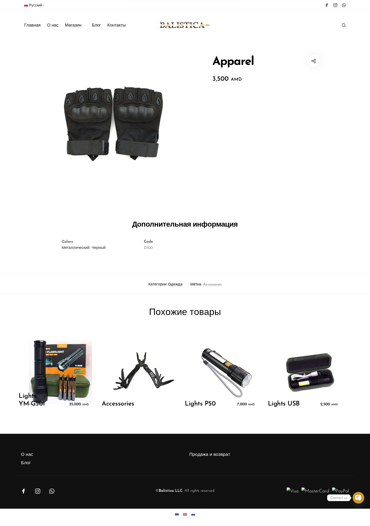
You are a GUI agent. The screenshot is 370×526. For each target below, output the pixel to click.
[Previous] (34, 374)
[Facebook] (327, 5)
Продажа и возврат (209, 454)
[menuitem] (34, 6)
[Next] (336, 374)
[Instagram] (335, 5)
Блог (26, 463)
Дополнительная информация (185, 224)
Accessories (212, 285)
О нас (27, 454)
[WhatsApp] (344, 5)
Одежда (175, 285)
